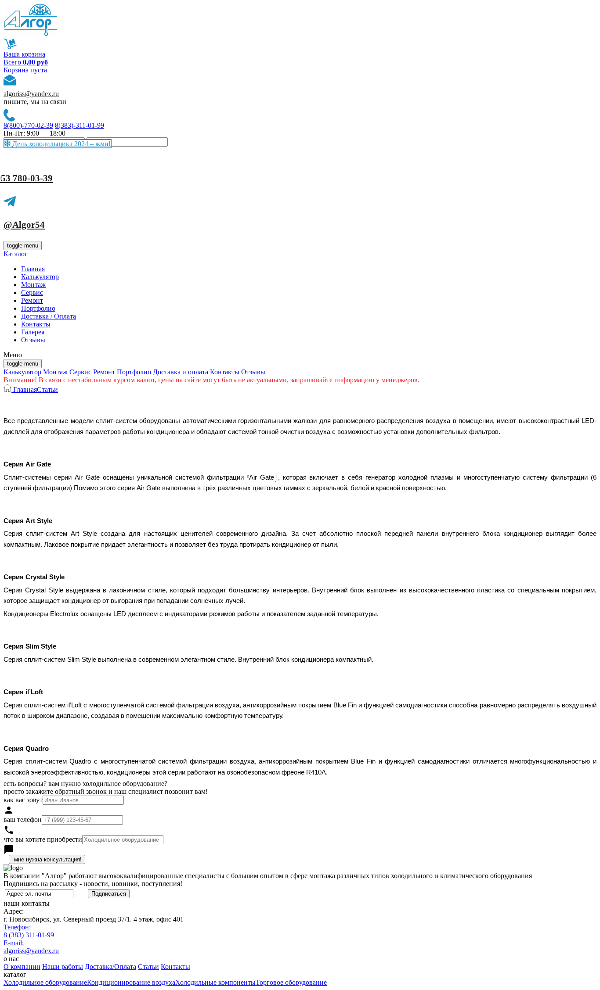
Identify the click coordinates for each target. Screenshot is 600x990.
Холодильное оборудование (45, 982)
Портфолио (38, 308)
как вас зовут (23, 799)
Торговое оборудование (291, 982)
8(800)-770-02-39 (28, 125)
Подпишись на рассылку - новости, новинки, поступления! (93, 883)
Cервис (32, 292)
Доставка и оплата (180, 372)
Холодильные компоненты (215, 982)
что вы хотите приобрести (43, 839)
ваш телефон (23, 819)
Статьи (47, 389)
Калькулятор (40, 276)
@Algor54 (24, 224)
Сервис (80, 372)
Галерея (32, 332)
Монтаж (33, 284)
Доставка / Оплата (48, 316)
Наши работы (62, 966)
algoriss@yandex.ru (31, 93)
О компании (22, 966)
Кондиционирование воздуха (131, 982)
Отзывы (33, 340)
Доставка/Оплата (110, 966)
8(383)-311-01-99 (79, 125)
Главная (33, 269)
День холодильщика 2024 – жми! (61, 143)
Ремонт (32, 300)
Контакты (36, 324)
